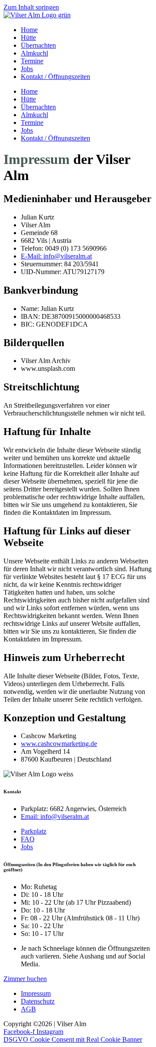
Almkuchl (34, 53)
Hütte (28, 37)
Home (29, 29)
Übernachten (38, 45)
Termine (32, 61)
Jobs (27, 68)
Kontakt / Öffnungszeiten (55, 76)
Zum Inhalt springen (31, 7)
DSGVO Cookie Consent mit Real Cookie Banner (72, 1039)
